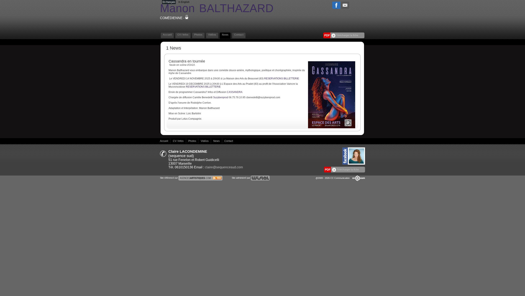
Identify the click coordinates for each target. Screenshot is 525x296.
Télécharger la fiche (347, 35)
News (216, 140)
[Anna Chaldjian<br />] (331, 127)
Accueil (164, 140)
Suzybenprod (220, 97)
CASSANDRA (234, 92)
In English (183, 2)
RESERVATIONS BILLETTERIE (281, 78)
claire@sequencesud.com (224, 167)
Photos (192, 140)
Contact (228, 140)
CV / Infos (178, 140)
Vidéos (205, 140)
